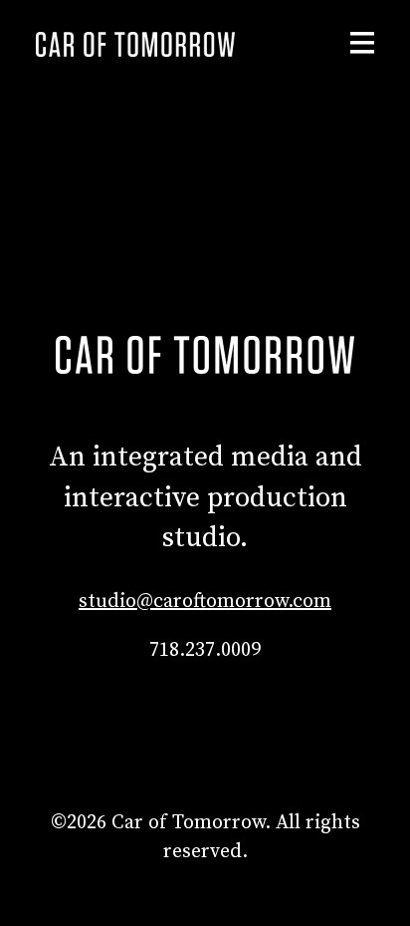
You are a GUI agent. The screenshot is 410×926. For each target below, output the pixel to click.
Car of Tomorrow (135, 44)
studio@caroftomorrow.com (205, 601)
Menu (362, 43)
